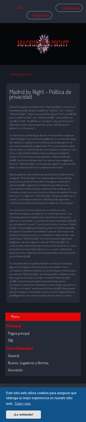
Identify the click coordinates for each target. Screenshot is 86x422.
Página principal (18, 333)
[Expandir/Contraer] (78, 316)
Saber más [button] (23, 403)
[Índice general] (43, 43)
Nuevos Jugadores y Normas (28, 362)
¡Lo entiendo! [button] (23, 414)
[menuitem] (18, 7)
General (13, 355)
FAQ (10, 340)
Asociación (15, 370)
